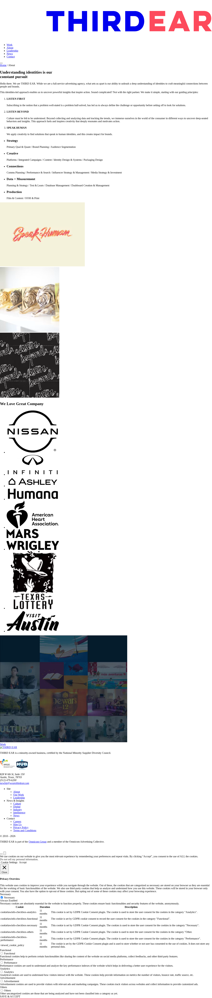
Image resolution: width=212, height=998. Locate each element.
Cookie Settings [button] (9, 862)
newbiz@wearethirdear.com (14, 783)
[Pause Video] (1, 853)
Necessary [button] (5, 894)
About (10, 47)
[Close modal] (4, 853)
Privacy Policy (20, 827)
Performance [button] (6, 959)
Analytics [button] (5, 968)
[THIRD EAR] (106, 20)
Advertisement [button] (7, 978)
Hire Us (17, 824)
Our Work (18, 794)
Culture (17, 803)
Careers (17, 821)
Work (9, 44)
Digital (16, 806)
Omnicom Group (38, 841)
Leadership (12, 50)
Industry (17, 809)
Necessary (9, 897)
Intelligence (19, 812)
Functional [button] (5, 950)
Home (3, 65)
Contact (11, 56)
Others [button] (3, 987)
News (10, 53)
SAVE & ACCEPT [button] (10, 996)
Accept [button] (22, 862)
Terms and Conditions (24, 830)
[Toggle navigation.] (1, 63)
